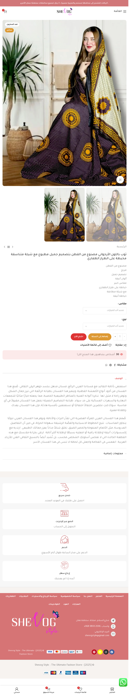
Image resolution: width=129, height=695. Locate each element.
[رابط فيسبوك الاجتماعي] (115, 365)
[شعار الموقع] (65, 11)
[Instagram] (106, 651)
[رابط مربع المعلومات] (64, 493)
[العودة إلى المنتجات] (9, 247)
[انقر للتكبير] (120, 179)
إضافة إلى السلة (100, 337)
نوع (124, 319)
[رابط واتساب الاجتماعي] (106, 365)
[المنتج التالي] (5, 247)
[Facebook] (111, 651)
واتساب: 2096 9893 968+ (96, 626)
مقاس (122, 304)
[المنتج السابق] (13, 247)
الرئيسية (121, 247)
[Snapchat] (100, 651)
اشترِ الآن (78, 337)
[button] (123, 103)
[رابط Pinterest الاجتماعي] (110, 365)
